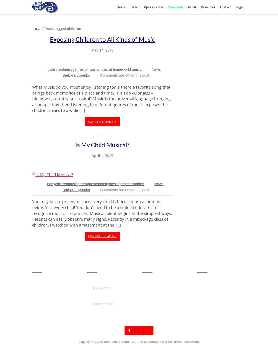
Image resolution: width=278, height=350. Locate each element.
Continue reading (102, 121)
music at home (110, 69)
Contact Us (207, 293)
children (56, 69)
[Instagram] (139, 330)
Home (38, 29)
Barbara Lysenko (76, 75)
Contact (225, 7)
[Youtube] (148, 330)
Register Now (155, 311)
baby (51, 184)
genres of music (85, 69)
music (73, 184)
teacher (127, 184)
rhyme (109, 184)
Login (239, 7)
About (192, 7)
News (156, 69)
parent (83, 184)
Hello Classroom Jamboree (157, 284)
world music (131, 69)
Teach (135, 7)
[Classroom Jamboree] (45, 7)
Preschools (175, 7)
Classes (122, 7)
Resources (208, 7)
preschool (96, 184)
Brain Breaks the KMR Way (104, 297)
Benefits (150, 293)
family (67, 69)
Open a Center (153, 7)
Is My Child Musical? (102, 145)
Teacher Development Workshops (163, 302)
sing (117, 184)
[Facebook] (129, 330)
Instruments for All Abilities (104, 281)
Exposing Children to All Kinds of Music (102, 39)
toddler (138, 184)
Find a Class (43, 281)
